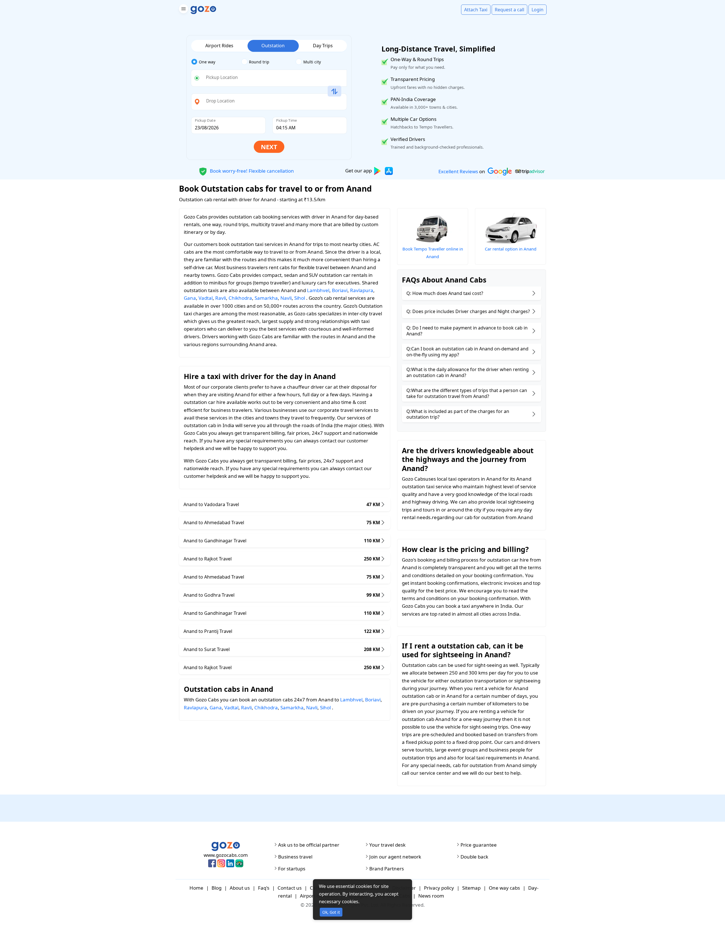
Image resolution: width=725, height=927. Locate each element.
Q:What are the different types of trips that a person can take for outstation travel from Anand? (466, 393)
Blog (216, 888)
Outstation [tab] (273, 45)
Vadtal (206, 298)
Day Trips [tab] (323, 45)
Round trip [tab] (259, 62)
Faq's (263, 888)
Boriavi (339, 290)
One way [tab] (207, 62)
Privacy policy (439, 888)
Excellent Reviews (458, 171)
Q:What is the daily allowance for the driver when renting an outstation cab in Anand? (467, 372)
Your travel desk (387, 845)
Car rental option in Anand (510, 249)
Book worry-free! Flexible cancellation (251, 170)
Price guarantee (478, 845)
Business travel (295, 857)
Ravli (220, 298)
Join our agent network (395, 857)
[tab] (216, 62)
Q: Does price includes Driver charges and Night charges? (468, 311)
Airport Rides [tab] (219, 45)
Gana (190, 298)
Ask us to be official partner (308, 845)
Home (196, 888)
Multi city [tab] (312, 62)
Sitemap (471, 888)
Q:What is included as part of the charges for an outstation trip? (457, 414)
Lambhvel (318, 290)
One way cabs (504, 888)
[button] (182, 9)
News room (431, 895)
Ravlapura (361, 290)
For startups (291, 869)
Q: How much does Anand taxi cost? (444, 293)
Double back (474, 857)
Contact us (290, 888)
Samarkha (266, 298)
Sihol (299, 298)
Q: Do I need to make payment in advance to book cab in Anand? (467, 331)
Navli (286, 298)
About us (240, 888)
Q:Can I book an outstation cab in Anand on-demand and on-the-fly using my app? (467, 352)
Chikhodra (240, 298)
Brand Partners (386, 869)
